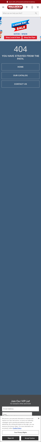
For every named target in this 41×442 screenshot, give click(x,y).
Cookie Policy (17, 428)
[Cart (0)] (37, 7)
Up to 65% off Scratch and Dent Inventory (22, 2)
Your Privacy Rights (20, 432)
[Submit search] (36, 13)
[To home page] (15, 7)
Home (20, 67)
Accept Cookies (30, 438)
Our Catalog (20, 75)
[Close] (38, 418)
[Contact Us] (32, 7)
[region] (20, 429)
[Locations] (26, 7)
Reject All (11, 438)
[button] (3, 7)
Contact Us (20, 84)
